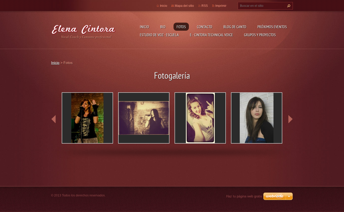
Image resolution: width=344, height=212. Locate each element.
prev (53, 119)
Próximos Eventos (272, 26)
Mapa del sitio (184, 6)
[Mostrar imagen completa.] (87, 118)
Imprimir (220, 6)
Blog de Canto (234, 26)
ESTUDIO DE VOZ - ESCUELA (159, 34)
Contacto (204, 26)
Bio (162, 26)
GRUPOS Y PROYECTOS (260, 34)
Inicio (144, 26)
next (290, 119)
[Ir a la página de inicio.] (83, 28)
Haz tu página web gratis (244, 196)
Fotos (181, 26)
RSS (204, 6)
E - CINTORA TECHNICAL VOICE (211, 34)
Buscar (288, 6)
